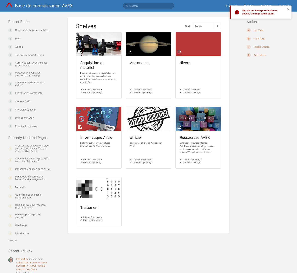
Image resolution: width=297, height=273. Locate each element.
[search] (148, 6)
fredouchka (22, 259)
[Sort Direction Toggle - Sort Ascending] (217, 26)
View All (12, 240)
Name (198, 26)
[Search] (126, 5)
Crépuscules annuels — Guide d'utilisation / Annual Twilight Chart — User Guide (31, 266)
